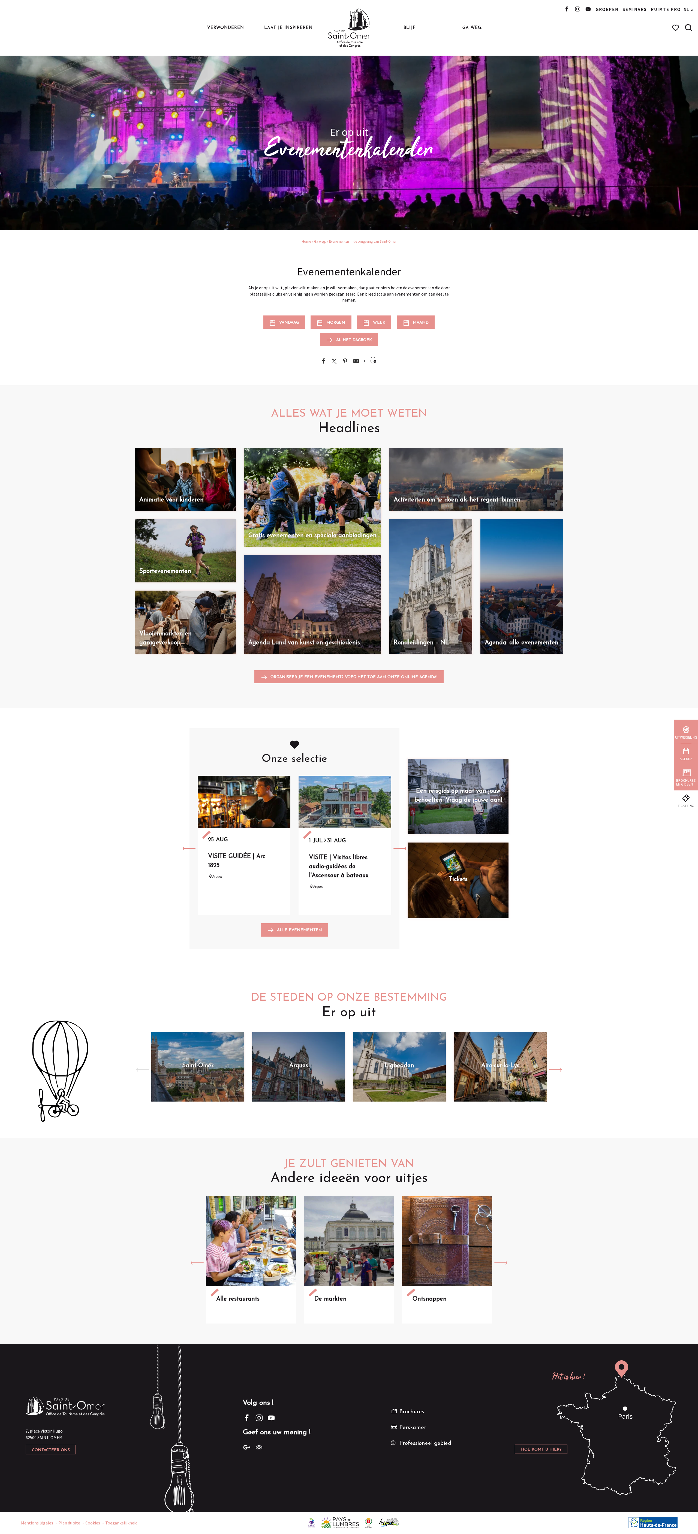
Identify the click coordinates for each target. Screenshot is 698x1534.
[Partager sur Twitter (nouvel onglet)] (334, 361)
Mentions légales (37, 1523)
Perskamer (412, 1427)
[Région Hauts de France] (653, 1522)
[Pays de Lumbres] (340, 1522)
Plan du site (69, 1523)
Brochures (411, 1412)
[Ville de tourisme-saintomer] (368, 1522)
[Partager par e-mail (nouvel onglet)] (356, 361)
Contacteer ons (51, 1450)
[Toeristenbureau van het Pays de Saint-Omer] (349, 27)
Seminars (635, 9)
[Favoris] (676, 27)
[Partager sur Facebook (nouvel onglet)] (323, 361)
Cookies (92, 1523)
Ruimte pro (666, 9)
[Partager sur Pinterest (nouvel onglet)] (345, 361)
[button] (688, 27)
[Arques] (389, 1522)
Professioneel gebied (425, 1443)
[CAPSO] (311, 1522)
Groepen (607, 9)
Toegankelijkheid (121, 1523)
